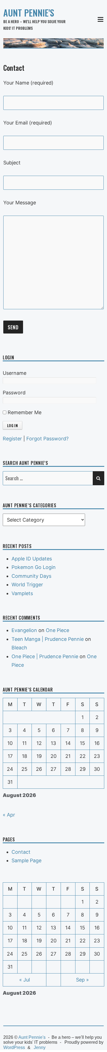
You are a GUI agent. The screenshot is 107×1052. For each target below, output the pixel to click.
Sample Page (26, 860)
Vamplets (22, 593)
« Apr (9, 815)
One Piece (57, 630)
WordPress (14, 1047)
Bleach (19, 647)
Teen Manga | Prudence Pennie (48, 639)
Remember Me (23, 412)
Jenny (40, 1047)
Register (12, 438)
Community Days (31, 576)
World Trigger (27, 584)
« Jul (24, 980)
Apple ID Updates (32, 559)
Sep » (82, 980)
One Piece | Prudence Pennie (45, 656)
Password (14, 392)
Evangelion (24, 630)
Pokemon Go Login (34, 567)
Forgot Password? (47, 438)
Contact (21, 852)
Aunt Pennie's (28, 12)
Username (14, 373)
